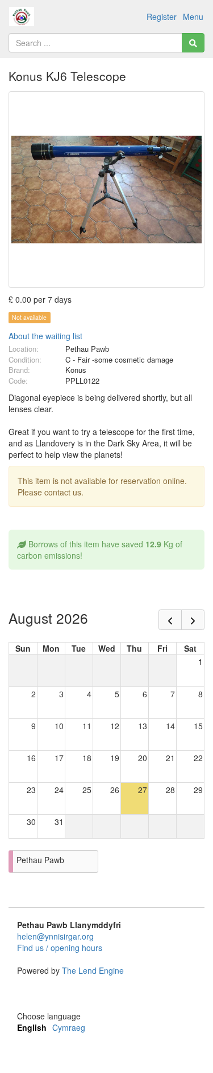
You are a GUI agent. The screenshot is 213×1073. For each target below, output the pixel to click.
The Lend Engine (93, 970)
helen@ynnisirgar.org (55, 936)
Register (162, 16)
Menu (193, 16)
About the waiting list (45, 336)
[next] (192, 619)
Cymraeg (68, 1027)
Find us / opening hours (59, 947)
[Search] (193, 42)
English (32, 1027)
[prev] (170, 619)
